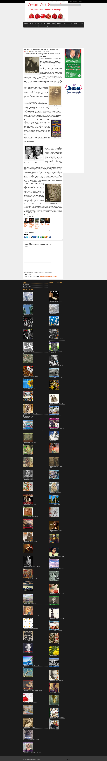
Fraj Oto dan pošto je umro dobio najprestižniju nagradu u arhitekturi (37, 226)
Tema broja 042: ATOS (53, 313)
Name (25, 261)
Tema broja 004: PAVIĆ (28, 339)
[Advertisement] (53, 37)
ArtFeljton (41, 26)
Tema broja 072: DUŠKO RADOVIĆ (56, 680)
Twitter (27, 237)
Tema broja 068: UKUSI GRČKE (55, 630)
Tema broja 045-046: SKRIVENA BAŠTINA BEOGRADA (55, 352)
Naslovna (26, 23)
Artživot (81, 23)
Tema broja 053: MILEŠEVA (54, 440)
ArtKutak (70, 23)
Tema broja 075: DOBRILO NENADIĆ (56, 717)
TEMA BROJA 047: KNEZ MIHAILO (56, 365)
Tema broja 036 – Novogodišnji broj (30, 702)
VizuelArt (43, 23)
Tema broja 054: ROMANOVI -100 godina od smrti (56, 454)
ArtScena (65, 23)
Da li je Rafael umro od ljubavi (47, 224)
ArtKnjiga (31, 23)
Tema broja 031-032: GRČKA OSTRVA (31, 665)
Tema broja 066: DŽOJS (54, 605)
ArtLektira (37, 23)
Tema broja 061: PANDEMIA (54, 543)
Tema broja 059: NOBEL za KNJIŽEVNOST (54, 518)
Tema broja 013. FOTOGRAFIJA (29, 442)
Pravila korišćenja (28, 286)
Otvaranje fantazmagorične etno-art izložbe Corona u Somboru (31, 225)
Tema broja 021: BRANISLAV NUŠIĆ (30, 541)
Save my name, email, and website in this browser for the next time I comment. (38, 272)
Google (36, 237)
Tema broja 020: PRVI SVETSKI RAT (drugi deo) (32, 529)
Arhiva (52, 285)
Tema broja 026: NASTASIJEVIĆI (29, 603)
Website (25, 267)
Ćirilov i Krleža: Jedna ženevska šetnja (26, 225)
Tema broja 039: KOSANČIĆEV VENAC (31, 739)
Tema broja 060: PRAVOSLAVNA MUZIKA (55, 531)
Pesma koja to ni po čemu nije (42, 224)
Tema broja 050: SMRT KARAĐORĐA (56, 403)
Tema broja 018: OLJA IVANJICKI (29, 504)
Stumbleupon (38, 237)
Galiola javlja (81, 1)
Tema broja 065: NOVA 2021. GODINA (57, 593)
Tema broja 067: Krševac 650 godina (56, 618)
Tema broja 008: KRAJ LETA (29, 388)
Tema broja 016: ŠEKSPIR (28, 479)
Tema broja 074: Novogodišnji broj (56, 705)
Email (30, 237)
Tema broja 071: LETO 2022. (55, 667)
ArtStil (53, 23)
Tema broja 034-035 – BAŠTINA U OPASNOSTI (32, 690)
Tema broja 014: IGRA (27, 454)
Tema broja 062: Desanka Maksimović (56, 556)
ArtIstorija (48, 23)
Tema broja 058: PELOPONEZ (55, 504)
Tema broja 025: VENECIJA (28, 591)
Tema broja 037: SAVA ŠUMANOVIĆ (30, 714)
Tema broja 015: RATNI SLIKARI (29, 467)
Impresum (27, 284)
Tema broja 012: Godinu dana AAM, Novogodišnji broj (33, 429)
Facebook (25, 237)
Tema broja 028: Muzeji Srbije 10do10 (30, 628)
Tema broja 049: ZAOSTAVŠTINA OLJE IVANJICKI (55, 391)
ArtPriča (36, 26)
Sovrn (49, 230)
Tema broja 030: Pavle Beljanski (29, 653)
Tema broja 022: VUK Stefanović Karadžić (31, 553)
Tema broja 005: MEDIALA (28, 351)
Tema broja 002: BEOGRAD (28, 314)
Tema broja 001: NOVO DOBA (29, 301)
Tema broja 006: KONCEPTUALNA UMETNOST (32, 363)
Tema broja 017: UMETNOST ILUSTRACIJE (32, 491)
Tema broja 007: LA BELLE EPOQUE (30, 376)
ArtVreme (76, 23)
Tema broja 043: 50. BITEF (54, 325)
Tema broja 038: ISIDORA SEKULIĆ (30, 727)
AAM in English (50, 1)
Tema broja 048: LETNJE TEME (55, 377)
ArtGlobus (30, 26)
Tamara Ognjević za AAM (64, 1)
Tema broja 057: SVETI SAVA (55, 492)
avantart (47, 51)
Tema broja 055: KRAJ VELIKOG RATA (55, 467)
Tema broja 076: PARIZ (54, 729)
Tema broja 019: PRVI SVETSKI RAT (30, 516)
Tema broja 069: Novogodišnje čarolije (56, 643)
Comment (26, 246)
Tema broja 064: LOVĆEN (54, 581)
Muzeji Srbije (47, 26)
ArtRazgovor (59, 23)
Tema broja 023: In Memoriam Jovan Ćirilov (32, 566)
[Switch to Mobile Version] (68, 759)
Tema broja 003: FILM (27, 326)
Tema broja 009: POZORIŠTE (29, 401)
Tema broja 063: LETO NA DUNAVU (56, 568)
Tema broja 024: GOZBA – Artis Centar (31, 578)
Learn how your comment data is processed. (48, 276)
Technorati (43, 237)
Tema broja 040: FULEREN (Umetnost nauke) (32, 752)
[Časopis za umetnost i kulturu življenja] (46, 11)
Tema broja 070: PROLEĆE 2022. (56, 655)
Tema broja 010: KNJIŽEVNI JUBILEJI (30, 413)
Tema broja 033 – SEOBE (28, 677)
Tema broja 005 (36, 51)
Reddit (41, 237)
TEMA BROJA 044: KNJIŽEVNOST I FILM (56, 339)
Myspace (50, 237)
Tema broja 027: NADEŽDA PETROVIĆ (31, 615)
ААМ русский (56, 1)
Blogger (47, 237)
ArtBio (25, 26)
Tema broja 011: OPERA (28, 417)
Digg (34, 237)
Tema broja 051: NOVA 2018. (55, 415)
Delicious (32, 237)
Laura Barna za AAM (74, 1)
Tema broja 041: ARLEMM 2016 (55, 301)
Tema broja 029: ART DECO (28, 640)
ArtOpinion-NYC (55, 26)
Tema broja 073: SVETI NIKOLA (55, 692)
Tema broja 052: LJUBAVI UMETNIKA (56, 428)
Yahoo (45, 237)
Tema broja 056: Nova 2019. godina (56, 479)
